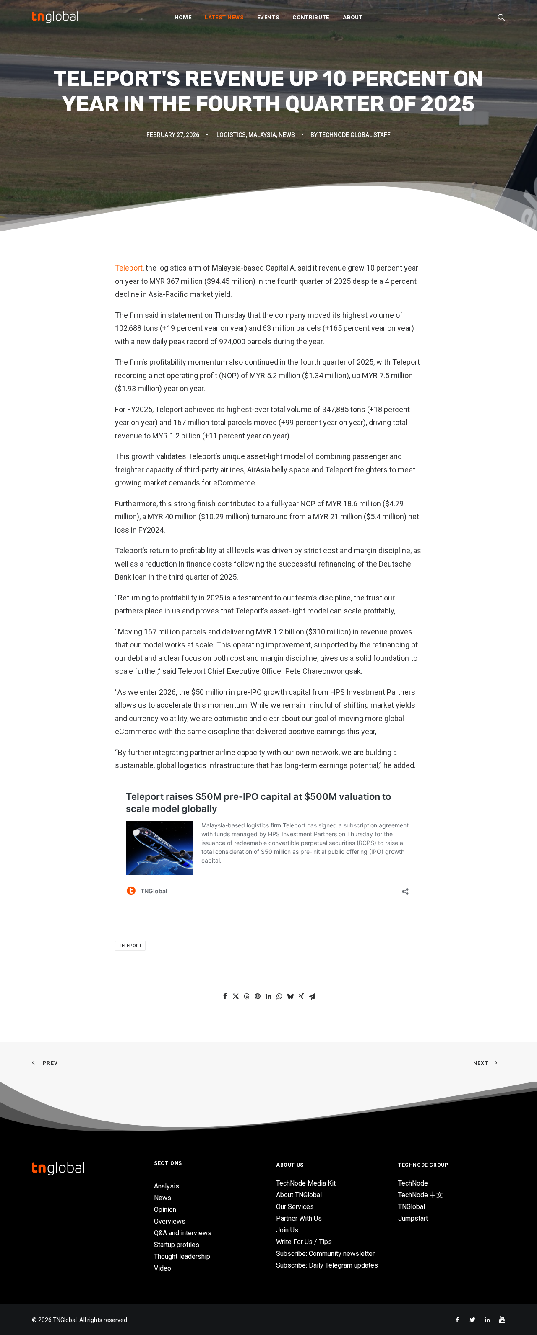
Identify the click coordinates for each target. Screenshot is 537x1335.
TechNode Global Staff (355, 134)
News (287, 134)
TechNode (413, 1183)
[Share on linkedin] (268, 996)
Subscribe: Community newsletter (325, 1254)
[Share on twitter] (236, 996)
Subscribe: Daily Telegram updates (327, 1265)
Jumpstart (413, 1218)
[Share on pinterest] (258, 996)
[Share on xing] (301, 996)
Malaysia (262, 134)
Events (268, 17)
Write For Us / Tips (304, 1242)
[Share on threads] (247, 996)
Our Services (295, 1207)
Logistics (231, 134)
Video (162, 1268)
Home (183, 17)
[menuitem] (183, 17)
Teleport (129, 267)
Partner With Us (299, 1218)
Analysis (166, 1186)
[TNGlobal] (55, 17)
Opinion (165, 1210)
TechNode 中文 (420, 1195)
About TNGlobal (299, 1195)
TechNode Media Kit (306, 1183)
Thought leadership (182, 1256)
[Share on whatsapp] (279, 996)
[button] (501, 17)
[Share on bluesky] (290, 996)
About (352, 17)
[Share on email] (312, 996)
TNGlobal (411, 1207)
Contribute (310, 17)
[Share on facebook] (225, 996)
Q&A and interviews (182, 1233)
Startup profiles (176, 1245)
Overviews (169, 1221)
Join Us (287, 1230)
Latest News (224, 17)
